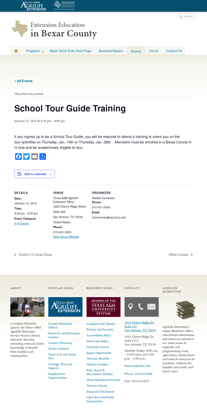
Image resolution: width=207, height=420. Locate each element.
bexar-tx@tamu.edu (138, 365)
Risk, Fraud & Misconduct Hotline (100, 372)
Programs (31, 51)
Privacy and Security (100, 329)
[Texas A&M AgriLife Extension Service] (32, 6)
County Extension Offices (60, 325)
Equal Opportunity (99, 352)
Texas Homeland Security (103, 379)
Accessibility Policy (99, 335)
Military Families (97, 364)
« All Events (23, 80)
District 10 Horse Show (35, 254)
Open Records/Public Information (100, 399)
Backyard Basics (111, 51)
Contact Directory (60, 343)
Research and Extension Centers (64, 335)
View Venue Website (66, 237)
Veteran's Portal (97, 385)
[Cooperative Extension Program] (75, 6)
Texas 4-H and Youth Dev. (62, 356)
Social (153, 51)
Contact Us (174, 51)
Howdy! (16, 50)
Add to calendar (35, 174)
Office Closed (179, 254)
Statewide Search (98, 347)
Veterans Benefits (98, 358)
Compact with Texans (101, 323)
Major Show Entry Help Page (70, 51)
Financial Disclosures (100, 391)
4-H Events (21, 223)
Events (136, 51)
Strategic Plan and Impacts (60, 366)
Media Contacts (58, 348)
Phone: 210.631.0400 (138, 373)
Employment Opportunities (57, 375)
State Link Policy (97, 341)
